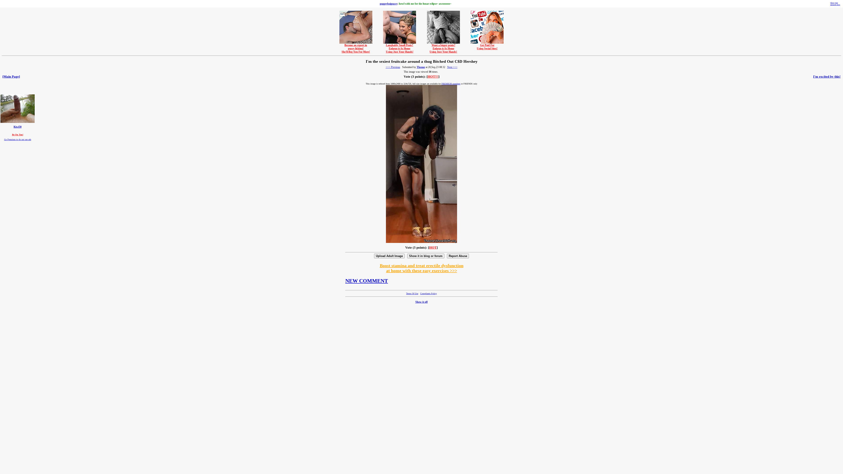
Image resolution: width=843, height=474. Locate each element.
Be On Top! (17, 134)
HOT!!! (433, 76)
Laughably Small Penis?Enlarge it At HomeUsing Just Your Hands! (399, 48)
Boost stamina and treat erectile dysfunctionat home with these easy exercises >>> (421, 268)
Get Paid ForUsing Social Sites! (487, 47)
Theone (421, 67)
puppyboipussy (388, 3)
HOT (433, 247)
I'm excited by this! (827, 76)
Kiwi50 (18, 127)
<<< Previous (393, 67)
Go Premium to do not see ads (17, 139)
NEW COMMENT (366, 281)
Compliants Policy (428, 293)
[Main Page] (11, 76)
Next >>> (452, 67)
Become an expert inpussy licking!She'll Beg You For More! (356, 48)
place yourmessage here (835, 4)
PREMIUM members (450, 84)
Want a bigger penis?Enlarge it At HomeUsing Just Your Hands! (443, 48)
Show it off (421, 301)
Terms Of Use (412, 293)
